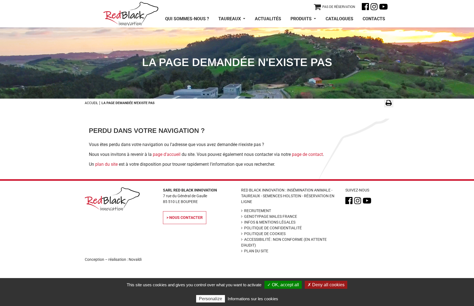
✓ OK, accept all (283, 284)
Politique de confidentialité (273, 228)
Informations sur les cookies (253, 298)
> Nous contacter (185, 217)
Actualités (268, 18)
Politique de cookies (265, 233)
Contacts (374, 18)
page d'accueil (166, 154)
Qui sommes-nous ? (187, 18)
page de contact (307, 154)
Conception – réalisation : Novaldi (113, 259)
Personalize (210, 298)
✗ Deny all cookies (326, 284)
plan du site (106, 164)
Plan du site (256, 251)
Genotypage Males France (270, 216)
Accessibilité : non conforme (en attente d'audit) (284, 242)
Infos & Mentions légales (269, 222)
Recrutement (257, 210)
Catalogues (339, 18)
